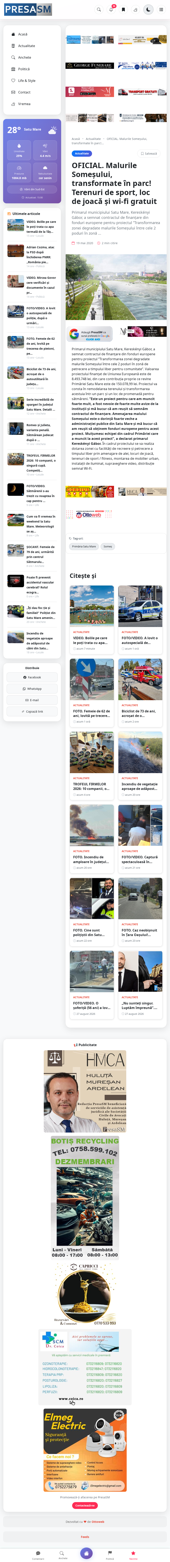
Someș (108, 546)
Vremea (24, 104)
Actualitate (26, 46)
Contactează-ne (85, 1505)
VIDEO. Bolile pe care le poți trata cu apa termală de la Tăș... (41, 227)
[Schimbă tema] (148, 9)
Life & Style (26, 80)
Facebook (34, 677)
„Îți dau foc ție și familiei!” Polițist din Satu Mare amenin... (41, 613)
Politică (24, 69)
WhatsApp (34, 689)
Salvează (151, 153)
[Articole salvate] (123, 9)
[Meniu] (161, 9)
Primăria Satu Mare (84, 546)
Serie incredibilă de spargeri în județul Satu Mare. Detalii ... (41, 404)
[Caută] (98, 9)
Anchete (24, 57)
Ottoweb (98, 1522)
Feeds (85, 1537)
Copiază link (34, 711)
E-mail (34, 700)
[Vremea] (135, 9)
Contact (24, 92)
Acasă (22, 34)
